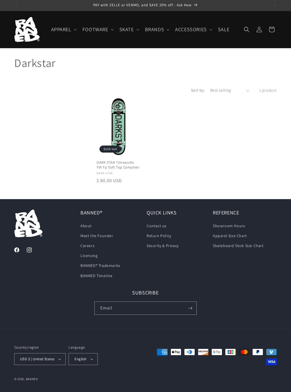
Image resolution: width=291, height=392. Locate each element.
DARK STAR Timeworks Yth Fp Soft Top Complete (118, 165)
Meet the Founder (96, 235)
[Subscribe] (190, 308)
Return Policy (159, 235)
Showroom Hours (229, 225)
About (86, 225)
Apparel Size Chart (230, 235)
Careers (87, 245)
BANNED (32, 379)
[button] (63, 29)
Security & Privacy (163, 245)
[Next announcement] (275, 5)
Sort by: (198, 90)
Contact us (157, 225)
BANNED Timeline (96, 275)
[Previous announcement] (16, 5)
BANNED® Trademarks (100, 265)
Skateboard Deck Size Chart (238, 245)
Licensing (88, 255)
